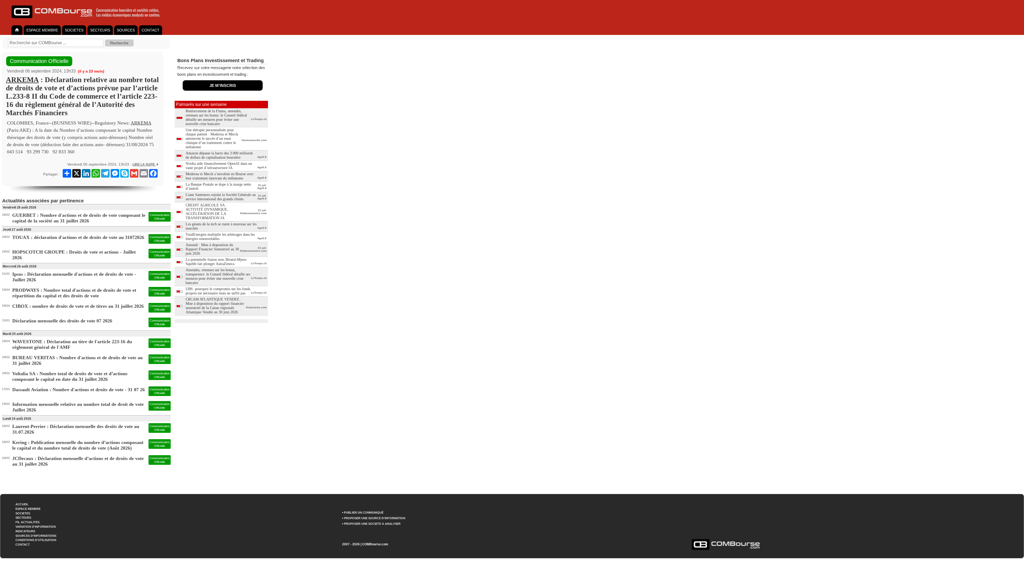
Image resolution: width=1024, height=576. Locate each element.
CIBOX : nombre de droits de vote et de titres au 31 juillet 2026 (78, 306)
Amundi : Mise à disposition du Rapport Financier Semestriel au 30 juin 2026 (212, 249)
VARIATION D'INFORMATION (35, 526)
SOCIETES (74, 30)
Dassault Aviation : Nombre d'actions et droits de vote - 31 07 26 (78, 389)
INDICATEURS (25, 531)
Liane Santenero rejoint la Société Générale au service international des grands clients (221, 197)
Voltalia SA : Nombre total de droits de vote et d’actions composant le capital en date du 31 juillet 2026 (69, 376)
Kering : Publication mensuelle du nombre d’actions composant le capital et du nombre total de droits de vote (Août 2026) (77, 445)
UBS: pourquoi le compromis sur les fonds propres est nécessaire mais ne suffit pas (218, 291)
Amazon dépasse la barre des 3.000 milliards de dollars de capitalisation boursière (219, 155)
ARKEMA (22, 80)
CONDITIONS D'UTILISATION (35, 540)
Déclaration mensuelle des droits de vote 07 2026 (62, 320)
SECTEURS (100, 30)
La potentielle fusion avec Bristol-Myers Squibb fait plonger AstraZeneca (216, 262)
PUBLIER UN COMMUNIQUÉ (363, 512)
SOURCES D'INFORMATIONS (35, 535)
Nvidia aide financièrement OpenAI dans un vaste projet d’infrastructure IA (219, 166)
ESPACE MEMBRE (42, 30)
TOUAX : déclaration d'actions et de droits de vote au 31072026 (78, 237)
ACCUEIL (22, 504)
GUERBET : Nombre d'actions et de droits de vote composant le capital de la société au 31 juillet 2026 (78, 218)
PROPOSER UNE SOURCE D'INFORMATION (374, 518)
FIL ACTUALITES (27, 522)
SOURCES (126, 30)
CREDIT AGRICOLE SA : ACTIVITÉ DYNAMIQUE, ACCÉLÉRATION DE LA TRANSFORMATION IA (207, 211)
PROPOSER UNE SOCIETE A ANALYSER (372, 523)
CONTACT (150, 30)
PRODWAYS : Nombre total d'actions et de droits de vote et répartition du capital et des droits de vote (74, 292)
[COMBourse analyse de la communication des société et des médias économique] (89, 20)
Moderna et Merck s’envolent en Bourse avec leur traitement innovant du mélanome (220, 176)
